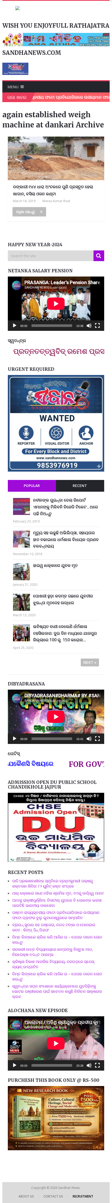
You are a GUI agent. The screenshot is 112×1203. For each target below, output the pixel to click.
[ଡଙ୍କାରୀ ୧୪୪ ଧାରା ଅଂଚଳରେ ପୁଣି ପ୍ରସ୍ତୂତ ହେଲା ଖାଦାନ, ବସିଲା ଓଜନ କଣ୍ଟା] (56, 158)
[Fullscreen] (97, 325)
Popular (32, 485)
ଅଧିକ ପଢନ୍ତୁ (25, 211)
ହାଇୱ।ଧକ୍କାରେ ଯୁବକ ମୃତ (55, 565)
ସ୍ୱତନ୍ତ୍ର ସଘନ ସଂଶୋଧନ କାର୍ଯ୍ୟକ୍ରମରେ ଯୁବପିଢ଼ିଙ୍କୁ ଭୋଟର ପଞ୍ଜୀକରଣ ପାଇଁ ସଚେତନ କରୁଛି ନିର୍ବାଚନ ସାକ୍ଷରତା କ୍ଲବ (57, 991)
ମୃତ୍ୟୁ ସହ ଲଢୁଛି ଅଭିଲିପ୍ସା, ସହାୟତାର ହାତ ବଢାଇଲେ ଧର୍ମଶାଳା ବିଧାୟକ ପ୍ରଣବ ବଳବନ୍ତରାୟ (66, 539)
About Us (26, 1196)
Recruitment (83, 1196)
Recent (80, 485)
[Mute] (89, 325)
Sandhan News (69, 1188)
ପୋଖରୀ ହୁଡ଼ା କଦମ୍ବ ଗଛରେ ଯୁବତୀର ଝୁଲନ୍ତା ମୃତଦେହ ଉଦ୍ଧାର (63, 599)
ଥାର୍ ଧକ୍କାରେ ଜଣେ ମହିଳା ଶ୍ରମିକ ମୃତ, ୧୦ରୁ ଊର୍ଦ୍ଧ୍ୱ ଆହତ (58, 893)
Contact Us (53, 1196)
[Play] (14, 325)
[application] (56, 304)
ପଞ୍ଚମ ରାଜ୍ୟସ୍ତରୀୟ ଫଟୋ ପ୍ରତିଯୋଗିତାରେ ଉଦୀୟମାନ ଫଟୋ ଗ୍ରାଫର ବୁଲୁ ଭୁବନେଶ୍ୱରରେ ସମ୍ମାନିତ (55, 915)
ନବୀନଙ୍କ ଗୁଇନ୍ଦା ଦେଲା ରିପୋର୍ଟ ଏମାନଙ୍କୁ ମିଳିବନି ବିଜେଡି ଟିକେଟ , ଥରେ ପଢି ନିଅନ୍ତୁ (65, 506)
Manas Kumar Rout (56, 201)
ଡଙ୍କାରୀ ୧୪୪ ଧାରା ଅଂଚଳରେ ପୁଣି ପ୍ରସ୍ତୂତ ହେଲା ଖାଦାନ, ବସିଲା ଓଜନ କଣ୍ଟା (53, 190)
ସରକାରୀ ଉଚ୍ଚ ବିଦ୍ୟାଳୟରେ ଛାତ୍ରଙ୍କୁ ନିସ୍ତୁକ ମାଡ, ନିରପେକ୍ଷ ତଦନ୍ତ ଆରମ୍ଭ (52, 952)
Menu (13, 86)
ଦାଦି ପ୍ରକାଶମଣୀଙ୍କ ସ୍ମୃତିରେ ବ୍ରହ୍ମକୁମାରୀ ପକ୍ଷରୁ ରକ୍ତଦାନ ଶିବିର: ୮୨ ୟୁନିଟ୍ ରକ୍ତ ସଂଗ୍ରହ (52, 883)
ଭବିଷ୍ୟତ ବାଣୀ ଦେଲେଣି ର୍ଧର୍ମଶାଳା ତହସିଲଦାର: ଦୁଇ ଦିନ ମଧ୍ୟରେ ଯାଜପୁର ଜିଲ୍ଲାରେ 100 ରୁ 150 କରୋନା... (65, 633)
